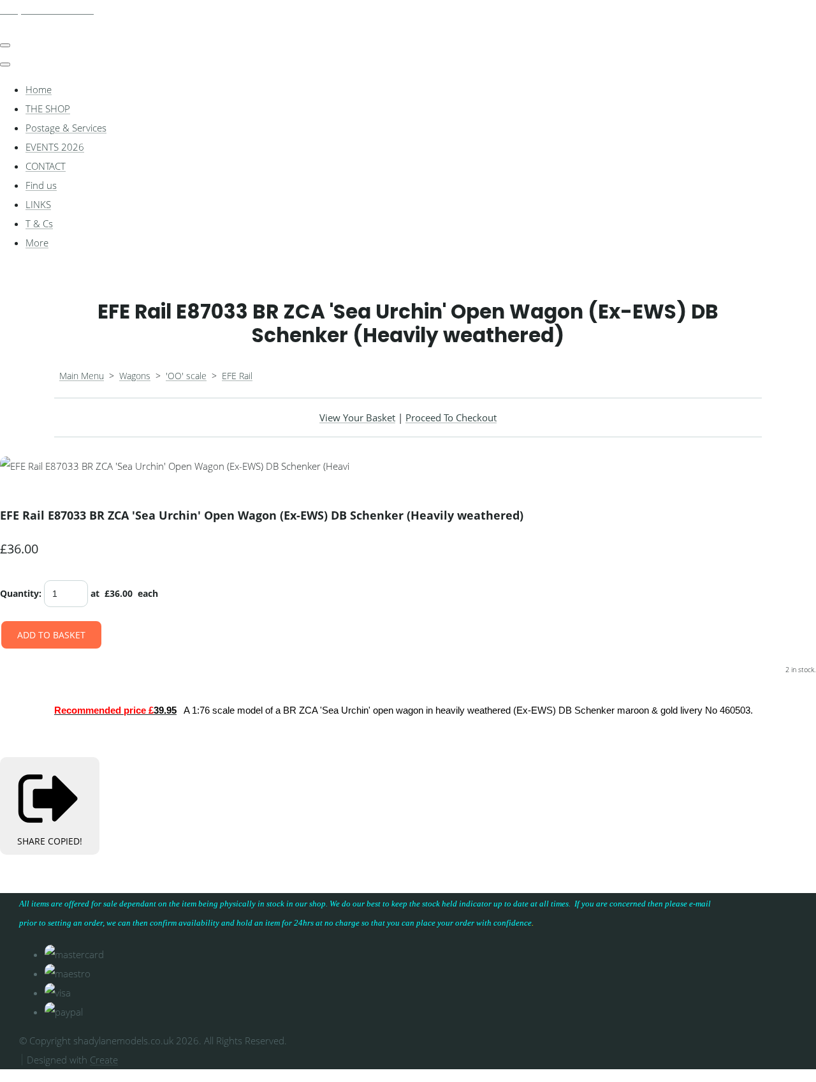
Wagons (134, 376)
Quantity (19, 593)
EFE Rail (237, 376)
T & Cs (39, 223)
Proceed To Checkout (451, 417)
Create (104, 1059)
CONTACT (46, 166)
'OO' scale (186, 376)
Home (39, 89)
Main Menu (81, 376)
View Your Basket (357, 417)
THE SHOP (48, 108)
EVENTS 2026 (55, 146)
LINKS (38, 204)
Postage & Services (66, 127)
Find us (41, 185)
